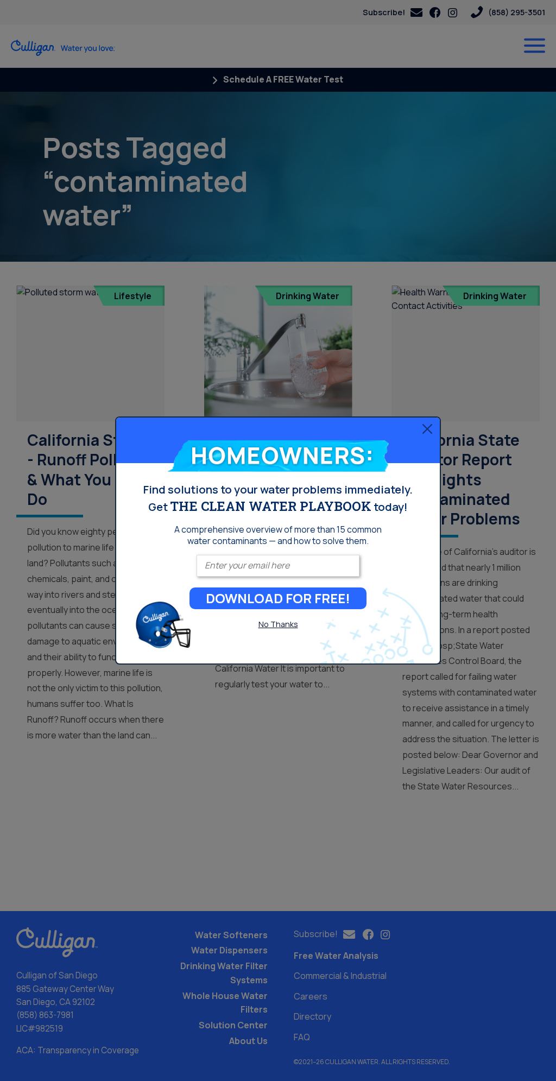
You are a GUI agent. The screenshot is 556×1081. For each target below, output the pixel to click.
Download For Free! (278, 598)
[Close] (427, 428)
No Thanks (278, 624)
